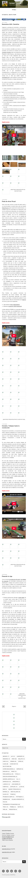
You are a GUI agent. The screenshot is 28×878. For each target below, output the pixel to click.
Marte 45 (7, 445)
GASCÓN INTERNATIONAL (10, 776)
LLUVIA (21, 786)
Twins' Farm (15, 3)
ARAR (14, 759)
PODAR (12, 794)
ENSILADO (6, 771)
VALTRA (20, 807)
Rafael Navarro (5, 208)
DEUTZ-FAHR (7, 766)
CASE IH (5, 761)
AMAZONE (6, 759)
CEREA (20, 761)
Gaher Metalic (10, 477)
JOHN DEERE (16, 784)
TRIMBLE (13, 807)
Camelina (19, 35)
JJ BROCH (6, 784)
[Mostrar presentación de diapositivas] (14, 419)
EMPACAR (20, 769)
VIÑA (5, 809)
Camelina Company (6, 52)
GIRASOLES (7, 781)
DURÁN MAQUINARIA (9, 769)
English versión (5, 655)
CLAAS (5, 764)
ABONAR (6, 756)
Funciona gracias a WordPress (8, 874)
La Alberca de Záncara (7, 838)
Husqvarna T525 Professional (15, 306)
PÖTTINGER (19, 796)
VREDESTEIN (13, 809)
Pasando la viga (7, 576)
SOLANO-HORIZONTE (18, 799)
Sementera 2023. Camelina (10, 24)
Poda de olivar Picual (9, 201)
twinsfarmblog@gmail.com (8, 836)
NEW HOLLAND (15, 791)
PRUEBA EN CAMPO (8, 796)
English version (5, 122)
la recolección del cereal (14, 579)
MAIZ (5, 789)
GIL (18, 779)
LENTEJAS (13, 786)
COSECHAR (14, 764)
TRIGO (5, 807)
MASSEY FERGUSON (14, 789)
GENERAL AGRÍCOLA (9, 779)
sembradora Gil (5, 77)
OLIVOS (6, 794)
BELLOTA (21, 759)
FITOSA (17, 774)
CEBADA (13, 761)
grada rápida (21, 597)
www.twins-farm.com (6, 852)
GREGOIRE (16, 781)
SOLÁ (5, 801)
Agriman (24, 299)
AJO (13, 756)
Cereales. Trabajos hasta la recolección (10, 427)
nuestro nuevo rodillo (19, 476)
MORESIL (6, 791)
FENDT (14, 771)
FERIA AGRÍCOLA (8, 774)
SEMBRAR (6, 799)
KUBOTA (5, 786)
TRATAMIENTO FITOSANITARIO (11, 804)
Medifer (22, 445)
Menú (14, 9)
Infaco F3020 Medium (15, 304)
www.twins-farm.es (6, 849)
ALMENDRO (20, 756)
